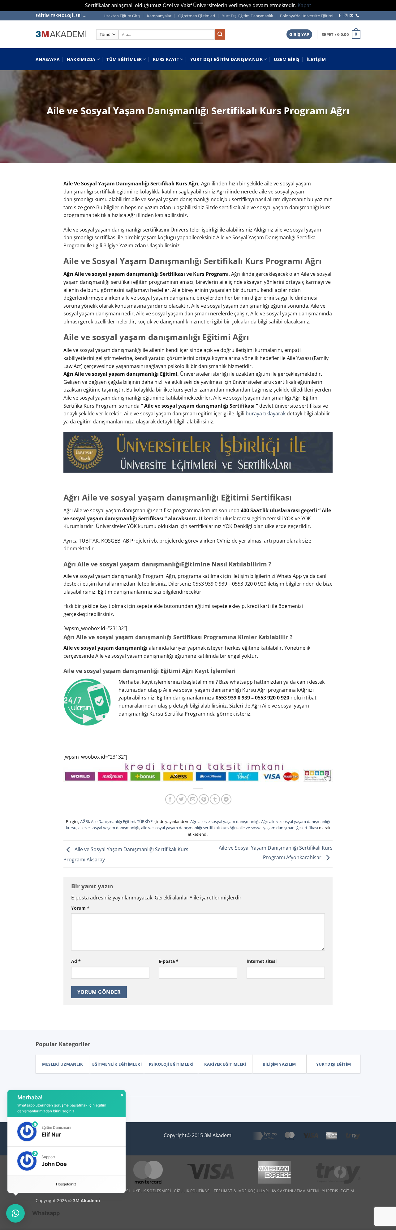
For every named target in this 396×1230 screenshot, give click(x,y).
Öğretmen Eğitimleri (196, 16)
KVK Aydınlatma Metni (295, 1190)
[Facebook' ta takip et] (340, 16)
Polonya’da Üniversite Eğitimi (306, 16)
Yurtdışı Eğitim (338, 1190)
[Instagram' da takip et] (345, 16)
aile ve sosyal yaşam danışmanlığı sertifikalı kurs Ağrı (189, 827)
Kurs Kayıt (166, 59)
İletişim (316, 59)
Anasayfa (48, 59)
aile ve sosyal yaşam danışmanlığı (108, 827)
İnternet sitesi (262, 961)
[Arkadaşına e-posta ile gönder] (192, 799)
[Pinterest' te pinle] (204, 799)
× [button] (121, 1095)
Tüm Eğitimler (124, 59)
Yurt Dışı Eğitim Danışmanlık (247, 16)
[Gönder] (220, 34)
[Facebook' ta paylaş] (170, 799)
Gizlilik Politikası (192, 1190)
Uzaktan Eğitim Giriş (122, 16)
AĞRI (84, 821)
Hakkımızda (81, 59)
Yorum (80, 908)
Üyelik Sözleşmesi (152, 1190)
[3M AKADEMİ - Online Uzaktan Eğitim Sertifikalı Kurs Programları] (61, 34)
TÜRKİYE (145, 821)
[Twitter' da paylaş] (181, 799)
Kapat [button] (304, 5)
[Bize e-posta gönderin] (351, 16)
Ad (76, 961)
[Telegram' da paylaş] (226, 799)
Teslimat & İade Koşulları (241, 1190)
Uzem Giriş (287, 59)
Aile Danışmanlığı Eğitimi (113, 821)
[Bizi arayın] (357, 16)
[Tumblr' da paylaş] (215, 799)
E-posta (169, 961)
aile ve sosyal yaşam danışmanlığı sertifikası (278, 827)
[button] (299, 34)
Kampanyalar (159, 16)
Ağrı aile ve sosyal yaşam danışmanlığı (224, 821)
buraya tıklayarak (266, 413)
